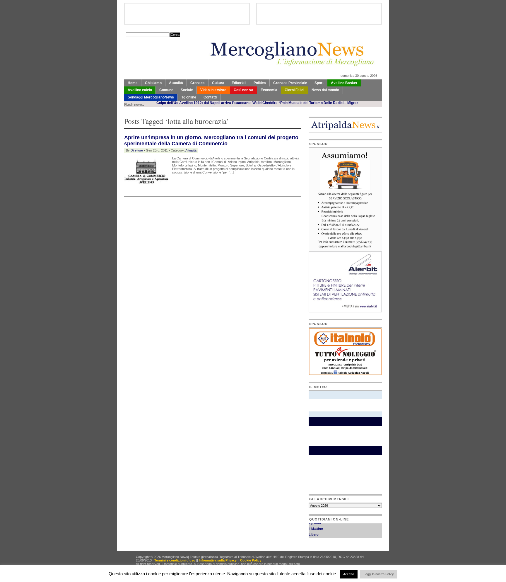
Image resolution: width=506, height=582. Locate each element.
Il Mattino (316, 525)
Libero (314, 531)
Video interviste (213, 90)
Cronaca (197, 83)
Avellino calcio (140, 90)
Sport (319, 83)
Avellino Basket (344, 83)
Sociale (187, 90)
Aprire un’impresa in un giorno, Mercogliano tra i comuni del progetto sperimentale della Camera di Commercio (211, 141)
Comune (166, 90)
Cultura (218, 83)
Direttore (137, 150)
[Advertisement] (192, 211)
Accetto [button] (348, 574)
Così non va (243, 90)
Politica (260, 83)
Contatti (210, 97)
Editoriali (239, 83)
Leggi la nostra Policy (379, 574)
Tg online (188, 97)
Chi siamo (153, 83)
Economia (269, 90)
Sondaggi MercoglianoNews (151, 97)
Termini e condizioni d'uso (174, 560)
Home (133, 83)
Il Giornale (316, 537)
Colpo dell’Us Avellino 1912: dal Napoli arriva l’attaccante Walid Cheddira (203, 103)
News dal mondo (325, 90)
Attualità (176, 83)
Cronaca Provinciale (290, 83)
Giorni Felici (294, 90)
